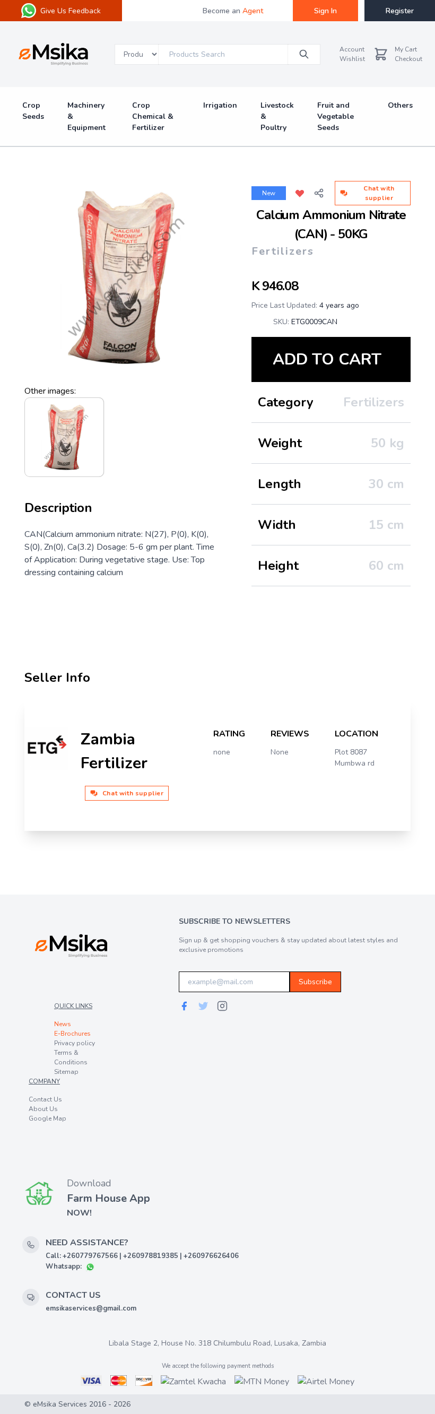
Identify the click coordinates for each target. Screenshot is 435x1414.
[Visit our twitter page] (203, 1006)
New (268, 193)
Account (352, 49)
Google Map (47, 1118)
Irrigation (220, 105)
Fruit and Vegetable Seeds (335, 116)
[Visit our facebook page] (184, 1006)
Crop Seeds (33, 111)
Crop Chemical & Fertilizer (152, 116)
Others (400, 105)
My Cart (406, 49)
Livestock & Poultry (277, 116)
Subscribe (315, 982)
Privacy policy (74, 1043)
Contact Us (45, 1099)
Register (400, 11)
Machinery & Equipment (86, 116)
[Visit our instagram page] (222, 1006)
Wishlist (352, 59)
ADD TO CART (327, 359)
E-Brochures (72, 1033)
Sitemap (66, 1072)
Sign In (325, 11)
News (62, 1024)
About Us (43, 1109)
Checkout (408, 59)
